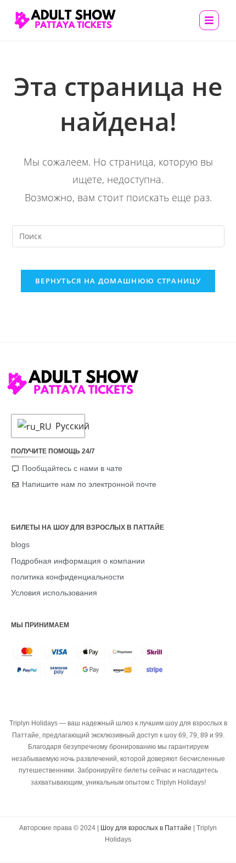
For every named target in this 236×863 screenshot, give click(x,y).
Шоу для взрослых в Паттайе (146, 828)
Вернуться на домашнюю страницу (118, 281)
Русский (67, 426)
